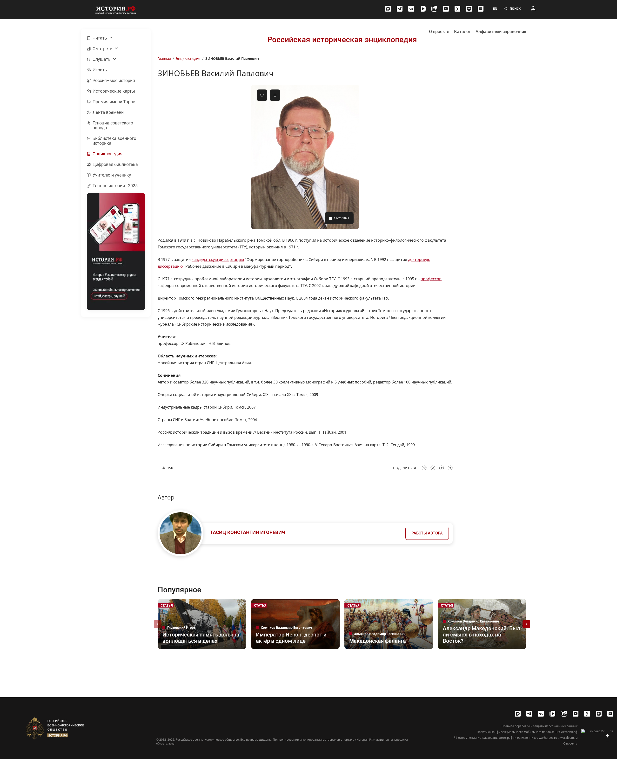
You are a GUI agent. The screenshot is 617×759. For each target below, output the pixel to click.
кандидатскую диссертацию (218, 259)
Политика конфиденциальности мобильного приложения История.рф (527, 732)
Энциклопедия (188, 58)
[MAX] (388, 9)
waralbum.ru (568, 738)
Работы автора (427, 533)
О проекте (439, 31)
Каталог (462, 31)
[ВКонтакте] (411, 9)
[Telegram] (399, 9)
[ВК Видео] (423, 9)
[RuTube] (434, 9)
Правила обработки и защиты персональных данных (539, 726)
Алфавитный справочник (501, 31)
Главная (164, 58)
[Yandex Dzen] (469, 9)
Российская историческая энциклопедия (342, 39)
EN (495, 9)
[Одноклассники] (457, 9)
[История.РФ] (115, 9)
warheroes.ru (548, 738)
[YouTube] (446, 9)
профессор (431, 278)
